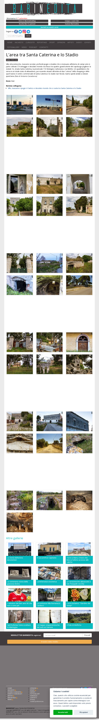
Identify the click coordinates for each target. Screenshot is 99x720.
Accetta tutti (63, 712)
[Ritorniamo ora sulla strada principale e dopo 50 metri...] (79, 285)
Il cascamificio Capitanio (46, 558)
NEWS (9, 699)
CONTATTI (43, 47)
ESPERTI (87, 42)
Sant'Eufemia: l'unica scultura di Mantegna (18, 626)
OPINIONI (61, 42)
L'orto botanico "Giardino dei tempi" (78, 604)
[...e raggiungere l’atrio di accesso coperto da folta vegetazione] (49, 500)
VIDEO (24, 47)
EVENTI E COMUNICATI (15, 694)
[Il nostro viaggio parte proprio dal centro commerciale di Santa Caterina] (19, 105)
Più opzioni (84, 712)
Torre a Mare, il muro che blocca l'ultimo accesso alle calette (78, 560)
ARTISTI (70, 42)
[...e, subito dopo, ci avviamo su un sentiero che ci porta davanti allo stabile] (79, 127)
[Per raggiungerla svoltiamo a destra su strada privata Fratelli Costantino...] (49, 127)
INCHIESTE (19, 42)
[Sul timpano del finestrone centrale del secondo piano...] (79, 421)
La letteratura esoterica (47, 581)
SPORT (52, 42)
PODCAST (33, 47)
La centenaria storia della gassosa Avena (17, 582)
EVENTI (79, 42)
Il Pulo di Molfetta (74, 625)
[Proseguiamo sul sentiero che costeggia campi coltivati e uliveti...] (49, 443)
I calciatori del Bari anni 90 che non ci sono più (19, 604)
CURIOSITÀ (30, 42)
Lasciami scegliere (69, 706)
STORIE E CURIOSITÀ (14, 692)
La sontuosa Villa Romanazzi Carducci (48, 604)
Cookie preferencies (36, 701)
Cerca (28, 36)
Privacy (32, 699)
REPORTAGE (42, 42)
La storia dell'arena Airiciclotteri (15, 559)
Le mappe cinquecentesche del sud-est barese (48, 626)
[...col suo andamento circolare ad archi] (79, 364)
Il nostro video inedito (49, 642)
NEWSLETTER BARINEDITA (26, 635)
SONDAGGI (33, 696)
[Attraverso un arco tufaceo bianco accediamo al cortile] (79, 184)
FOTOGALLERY (13, 47)
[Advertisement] (49, 155)
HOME (9, 42)
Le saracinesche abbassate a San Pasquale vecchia (79, 582)
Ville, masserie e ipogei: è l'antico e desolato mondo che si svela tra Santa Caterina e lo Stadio (44, 88)
